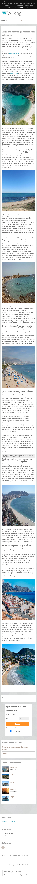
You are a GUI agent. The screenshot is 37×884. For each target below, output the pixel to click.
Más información (24, 7)
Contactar (19, 871)
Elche (26, 152)
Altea (8, 570)
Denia (12, 782)
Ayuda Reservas (8, 833)
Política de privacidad (10, 875)
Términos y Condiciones (11, 873)
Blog (4, 835)
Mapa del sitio (23, 875)
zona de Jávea (21, 65)
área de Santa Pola (11, 219)
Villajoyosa (5, 420)
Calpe (12, 797)
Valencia (13, 789)
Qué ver (5, 754)
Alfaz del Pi (15, 326)
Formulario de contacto (8, 822)
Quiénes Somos (8, 871)
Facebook (3, 847)
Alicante (12, 38)
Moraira (4, 627)
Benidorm (24, 461)
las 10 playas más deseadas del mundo (18, 455)
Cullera (12, 775)
